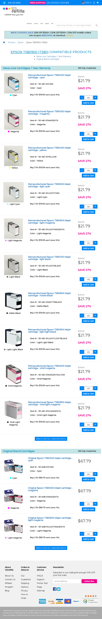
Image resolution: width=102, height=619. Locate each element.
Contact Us (10, 579)
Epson (47, 23)
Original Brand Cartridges (47, 59)
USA (87, 2)
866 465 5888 (14, 3)
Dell (41, 23)
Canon (36, 23)
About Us (9, 576)
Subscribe (89, 581)
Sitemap (41, 590)
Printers (11, 42)
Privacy (24, 590)
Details (69, 35)
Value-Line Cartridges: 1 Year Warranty (53, 56)
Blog (7, 590)
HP (52, 23)
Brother (29, 23)
